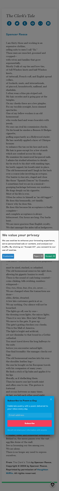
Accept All (50, 256)
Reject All (38, 256)
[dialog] (29, 245)
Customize (8, 256)
